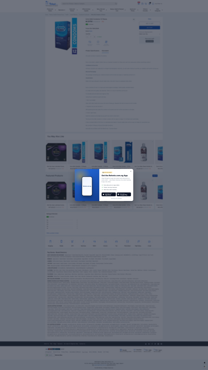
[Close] (131, 171)
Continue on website (116, 198)
